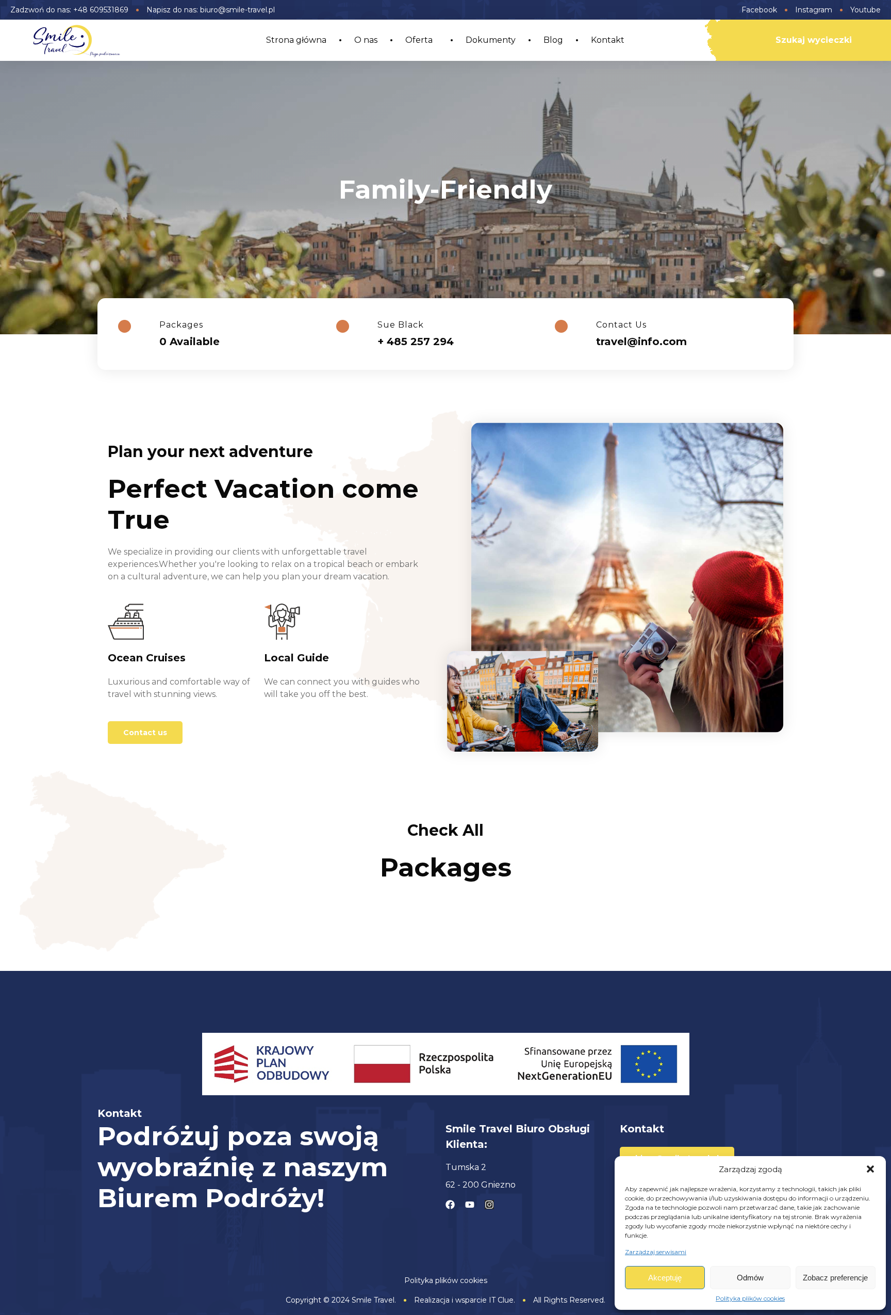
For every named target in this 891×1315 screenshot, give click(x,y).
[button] (870, 1169)
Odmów (750, 1277)
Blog (553, 40)
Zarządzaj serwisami (655, 1252)
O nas (365, 40)
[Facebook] (450, 1204)
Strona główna (296, 40)
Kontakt (607, 40)
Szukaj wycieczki (814, 40)
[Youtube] (469, 1204)
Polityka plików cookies (750, 1298)
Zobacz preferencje (835, 1277)
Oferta (419, 40)
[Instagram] (489, 1204)
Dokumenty (491, 40)
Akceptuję (665, 1277)
